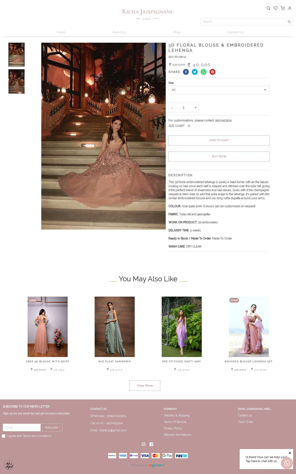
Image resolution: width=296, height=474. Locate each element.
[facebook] (186, 72)
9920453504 (223, 120)
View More (145, 385)
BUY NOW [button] (219, 156)
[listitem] (144, 444)
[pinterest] (212, 72)
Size (171, 82)
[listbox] (219, 90)
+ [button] (196, 108)
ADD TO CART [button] (219, 140)
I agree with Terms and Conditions (29, 436)
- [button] (172, 108)
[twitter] (195, 72)
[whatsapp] (204, 72)
